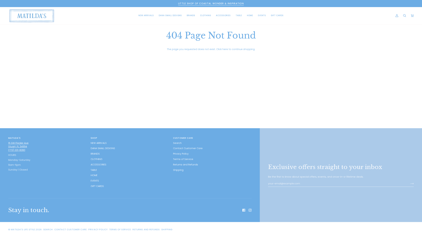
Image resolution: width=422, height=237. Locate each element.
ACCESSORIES (98, 164)
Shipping (178, 170)
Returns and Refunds (185, 164)
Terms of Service (183, 159)
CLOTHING (96, 159)
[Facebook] (243, 210)
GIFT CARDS (97, 186)
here (225, 49)
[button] (170, 15)
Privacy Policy (181, 153)
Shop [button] (94, 138)
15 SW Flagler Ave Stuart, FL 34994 (18, 144)
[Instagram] (250, 210)
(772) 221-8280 (16, 150)
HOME (94, 175)
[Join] (409, 183)
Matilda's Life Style (23, 229)
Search (177, 143)
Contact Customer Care (188, 148)
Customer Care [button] (183, 138)
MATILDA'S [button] (14, 138)
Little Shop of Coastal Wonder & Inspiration (211, 3)
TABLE (94, 170)
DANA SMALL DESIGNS (103, 148)
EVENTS (95, 180)
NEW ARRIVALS (99, 143)
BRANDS (95, 153)
